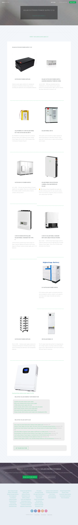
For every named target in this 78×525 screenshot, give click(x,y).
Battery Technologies (13, 492)
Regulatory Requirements (26, 506)
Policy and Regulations (26, 499)
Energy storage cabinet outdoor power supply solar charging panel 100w (30, 412)
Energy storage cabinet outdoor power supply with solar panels (28, 406)
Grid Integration (12, 495)
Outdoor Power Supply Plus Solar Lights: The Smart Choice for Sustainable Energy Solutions (34, 426)
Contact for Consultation (47, 477)
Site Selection (39, 501)
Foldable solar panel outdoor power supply (24, 401)
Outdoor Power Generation (52, 490)
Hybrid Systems (39, 495)
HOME (31, 36)
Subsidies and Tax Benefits (26, 502)
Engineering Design (39, 504)
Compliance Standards (26, 504)
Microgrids (39, 490)
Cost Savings (39, 497)
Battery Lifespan (26, 497)
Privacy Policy (37, 514)
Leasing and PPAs (13, 504)
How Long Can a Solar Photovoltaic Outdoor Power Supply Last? (28, 424)
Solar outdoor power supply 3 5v (41, 36)
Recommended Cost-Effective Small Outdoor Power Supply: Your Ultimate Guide (32, 433)
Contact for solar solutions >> (39, 15)
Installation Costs (39, 506)
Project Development (39, 499)
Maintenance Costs (26, 495)
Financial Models (13, 499)
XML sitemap (43, 514)
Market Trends (65, 492)
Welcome (53, 2)
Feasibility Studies (39, 502)
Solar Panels (52, 494)
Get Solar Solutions (21, 448)
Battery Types (26, 492)
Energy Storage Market (65, 490)
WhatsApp (72, 2)
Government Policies (26, 501)
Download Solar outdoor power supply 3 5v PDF (23, 393)
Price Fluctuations (65, 497)
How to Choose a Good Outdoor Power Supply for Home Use (28, 436)
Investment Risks (13, 506)
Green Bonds (13, 502)
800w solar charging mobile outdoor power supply (25, 403)
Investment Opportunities (65, 494)
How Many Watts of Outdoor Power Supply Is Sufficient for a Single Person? (31, 431)
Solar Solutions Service (30, 477)
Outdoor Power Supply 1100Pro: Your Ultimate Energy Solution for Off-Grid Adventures (34, 438)
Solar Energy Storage (13, 490)
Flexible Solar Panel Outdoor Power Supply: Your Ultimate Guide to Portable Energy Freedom (35, 428)
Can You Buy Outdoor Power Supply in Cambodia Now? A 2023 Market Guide (31, 435)
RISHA (5, 2)
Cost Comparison (52, 497)
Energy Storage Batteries (26, 490)
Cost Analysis (13, 497)
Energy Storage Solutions (13, 494)
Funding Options (13, 501)
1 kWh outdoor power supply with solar (23, 405)
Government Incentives (65, 495)
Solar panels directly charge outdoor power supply (25, 410)
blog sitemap (49, 514)
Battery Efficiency (26, 494)
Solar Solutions (63, 2)
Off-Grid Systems (52, 495)
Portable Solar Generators (52, 492)
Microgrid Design (39, 492)
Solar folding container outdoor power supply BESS (25, 408)
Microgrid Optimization (39, 494)
